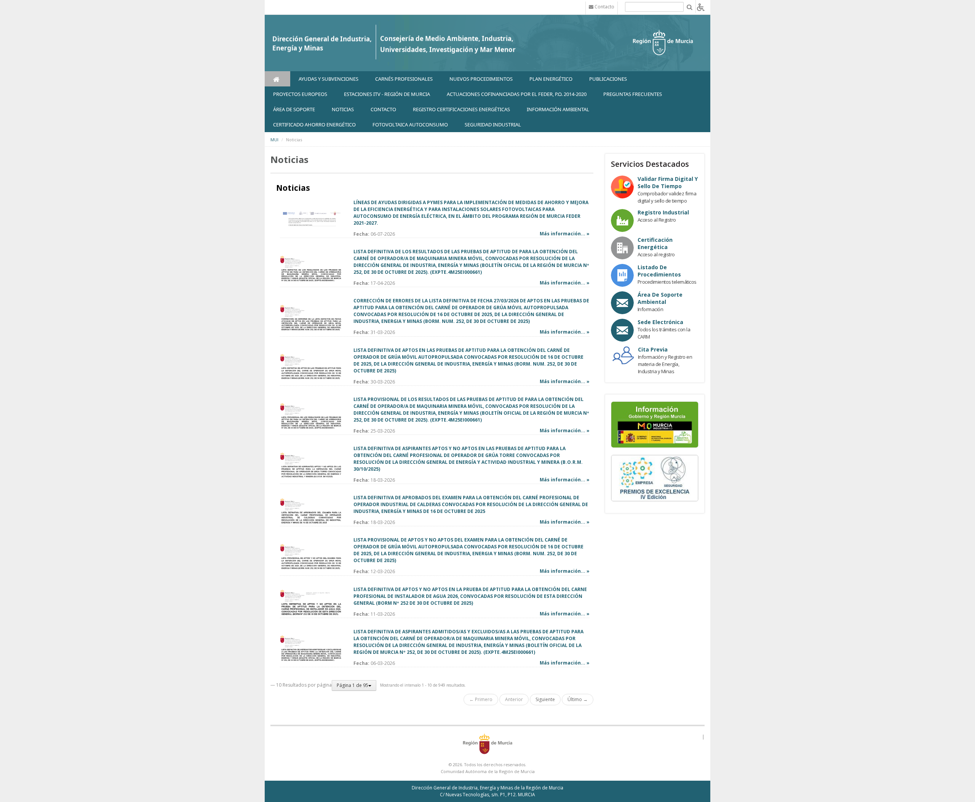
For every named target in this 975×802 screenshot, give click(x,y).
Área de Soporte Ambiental (660, 298)
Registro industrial (663, 212)
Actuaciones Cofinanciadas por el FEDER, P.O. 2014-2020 (517, 94)
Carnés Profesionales (404, 78)
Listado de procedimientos (659, 271)
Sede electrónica (660, 322)
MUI (274, 139)
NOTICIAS (343, 109)
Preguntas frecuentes (632, 94)
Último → (577, 699)
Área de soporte (294, 109)
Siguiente (545, 699)
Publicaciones (608, 78)
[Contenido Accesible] (701, 6)
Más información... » (565, 233)
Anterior (514, 699)
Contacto (383, 109)
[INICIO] (277, 78)
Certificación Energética (655, 243)
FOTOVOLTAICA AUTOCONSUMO (410, 124)
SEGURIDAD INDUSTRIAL (493, 124)
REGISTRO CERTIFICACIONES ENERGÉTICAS (461, 109)
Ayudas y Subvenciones (328, 78)
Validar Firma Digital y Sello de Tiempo (668, 182)
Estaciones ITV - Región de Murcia (387, 94)
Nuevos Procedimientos (481, 78)
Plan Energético (550, 78)
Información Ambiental (558, 109)
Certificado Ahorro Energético (314, 124)
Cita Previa (653, 349)
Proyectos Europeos (300, 94)
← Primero (480, 699)
